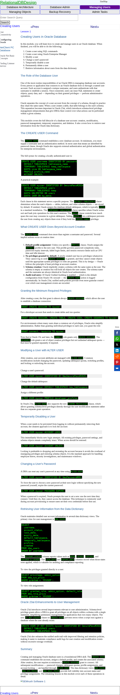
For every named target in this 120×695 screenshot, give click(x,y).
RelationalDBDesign (18, 2)
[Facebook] (117, 333)
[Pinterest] (117, 362)
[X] (117, 345)
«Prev (35, 27)
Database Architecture (20, 7)
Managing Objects (20, 11)
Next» (94, 27)
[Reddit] (117, 356)
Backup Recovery (60, 11)
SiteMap (103, 1)
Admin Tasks (100, 11)
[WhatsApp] (117, 339)
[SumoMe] (117, 368)
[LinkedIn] (117, 350)
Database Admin (60, 7)
